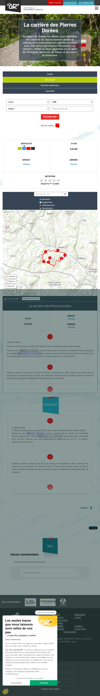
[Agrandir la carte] (7, 223)
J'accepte (43, 683)
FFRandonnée (69, 639)
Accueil (56, 615)
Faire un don (55, 3)
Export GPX (10, 286)
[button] (65, 194)
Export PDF (10, 291)
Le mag (77, 617)
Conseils (78, 626)
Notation (50, 176)
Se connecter (86, 3)
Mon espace (58, 629)
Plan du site (79, 639)
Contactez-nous (50, 689)
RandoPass (79, 615)
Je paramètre (16, 683)
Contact (74, 642)
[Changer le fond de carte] (7, 227)
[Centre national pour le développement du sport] (29, 602)
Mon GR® (13, 6)
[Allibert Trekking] (62, 602)
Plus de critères (47, 125)
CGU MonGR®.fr (64, 642)
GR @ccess (58, 617)
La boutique (70, 3)
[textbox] (48, 194)
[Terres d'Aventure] (46, 602)
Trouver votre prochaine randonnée (60, 623)
